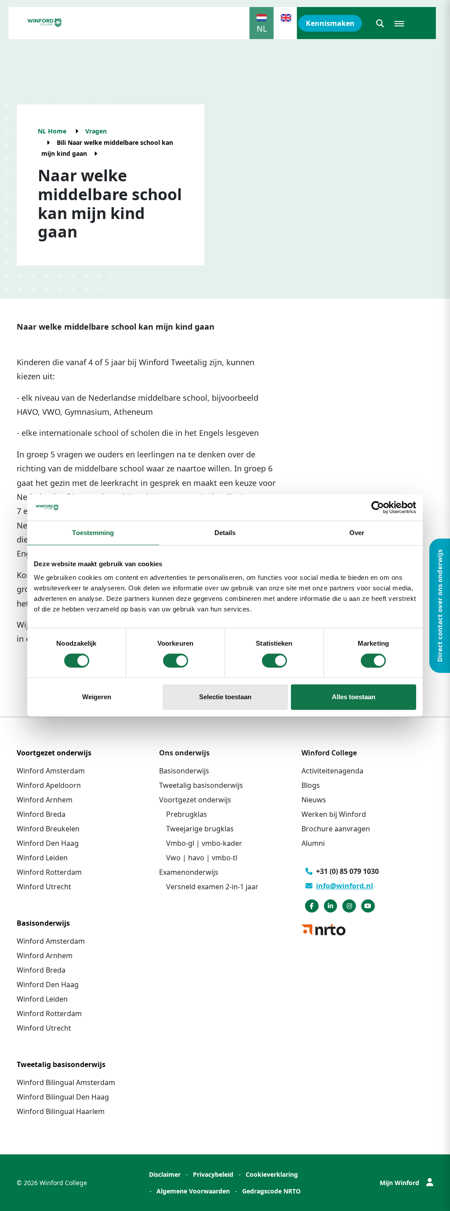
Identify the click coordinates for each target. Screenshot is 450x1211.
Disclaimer (165, 1174)
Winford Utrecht (44, 886)
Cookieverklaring (272, 1174)
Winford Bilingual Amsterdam (66, 1082)
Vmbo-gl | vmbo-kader (204, 843)
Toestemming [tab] (93, 532)
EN (286, 28)
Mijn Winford (399, 1183)
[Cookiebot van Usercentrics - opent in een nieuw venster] (377, 507)
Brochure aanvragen (335, 829)
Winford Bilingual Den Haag (63, 1097)
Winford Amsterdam (51, 771)
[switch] (175, 661)
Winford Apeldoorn (49, 785)
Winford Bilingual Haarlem (61, 1111)
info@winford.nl (344, 886)
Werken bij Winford (333, 814)
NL (262, 28)
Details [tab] (225, 532)
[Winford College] (45, 23)
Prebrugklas (186, 814)
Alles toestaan (353, 697)
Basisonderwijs (184, 771)
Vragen (96, 131)
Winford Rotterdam (49, 872)
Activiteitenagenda (332, 771)
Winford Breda (41, 814)
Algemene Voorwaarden (193, 1191)
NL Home (52, 131)
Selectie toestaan (225, 697)
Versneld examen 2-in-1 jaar (212, 886)
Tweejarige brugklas (200, 829)
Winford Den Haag (48, 843)
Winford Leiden (42, 857)
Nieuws (313, 800)
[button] (380, 23)
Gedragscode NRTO (271, 1191)
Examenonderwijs (188, 872)
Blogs (310, 785)
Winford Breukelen (48, 829)
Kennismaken (330, 23)
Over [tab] (356, 532)
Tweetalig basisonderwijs (201, 785)
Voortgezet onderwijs (195, 800)
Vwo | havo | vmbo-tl (201, 857)
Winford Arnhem (45, 800)
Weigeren (96, 697)
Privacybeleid (213, 1174)
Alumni (313, 843)
